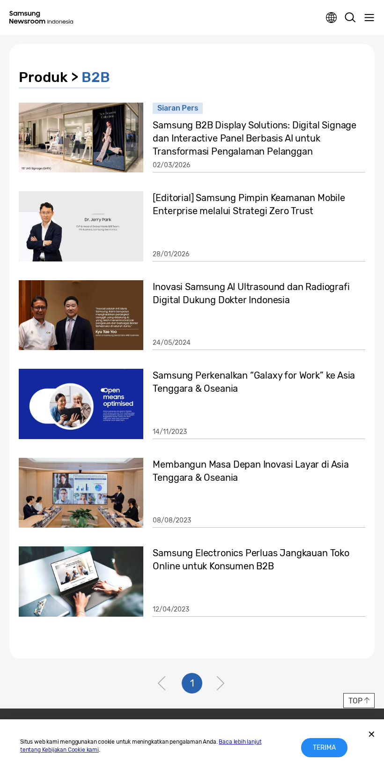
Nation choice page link (331, 17)
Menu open (369, 17)
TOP (355, 700)
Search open (350, 17)
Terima (324, 748)
